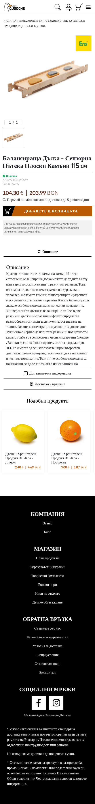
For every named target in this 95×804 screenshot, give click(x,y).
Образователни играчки (47, 567)
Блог (47, 532)
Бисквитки (47, 672)
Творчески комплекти (47, 575)
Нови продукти (47, 558)
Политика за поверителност (47, 637)
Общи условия (48, 655)
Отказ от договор (47, 663)
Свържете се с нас (47, 628)
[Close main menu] (88, 7)
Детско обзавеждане (47, 602)
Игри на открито (47, 593)
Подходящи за (31, 20)
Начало (10, 20)
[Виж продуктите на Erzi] (83, 43)
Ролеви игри (47, 584)
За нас (47, 523)
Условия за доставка (48, 646)
